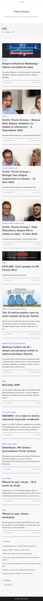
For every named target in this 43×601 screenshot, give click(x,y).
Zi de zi (4, 116)
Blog (4, 478)
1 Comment (7, 403)
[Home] (3, 32)
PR (13, 32)
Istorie (11, 223)
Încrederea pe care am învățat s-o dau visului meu (17, 573)
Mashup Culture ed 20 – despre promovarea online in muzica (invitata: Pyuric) (20, 350)
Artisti (4, 60)
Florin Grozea (21, 11)
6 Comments (8, 82)
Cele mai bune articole (18, 309)
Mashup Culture (8, 343)
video (11, 168)
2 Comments (8, 434)
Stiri (4, 263)
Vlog (15, 168)
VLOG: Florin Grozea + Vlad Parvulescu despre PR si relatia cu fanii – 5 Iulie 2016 (19, 230)
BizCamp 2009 (11, 384)
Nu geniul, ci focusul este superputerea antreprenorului (18, 570)
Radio (18, 343)
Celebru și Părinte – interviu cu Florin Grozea (15, 550)
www (23, 343)
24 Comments (8, 334)
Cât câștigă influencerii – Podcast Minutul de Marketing (19, 546)
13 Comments (8, 501)
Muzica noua (7, 444)
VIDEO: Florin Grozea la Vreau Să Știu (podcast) (17, 553)
